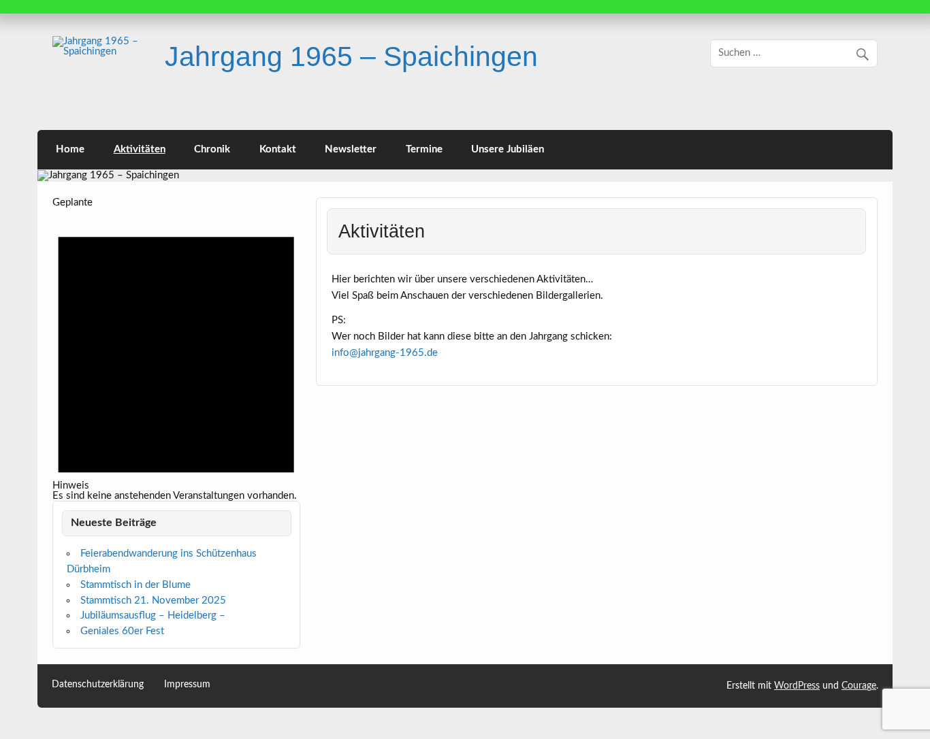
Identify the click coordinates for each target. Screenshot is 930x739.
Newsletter (350, 149)
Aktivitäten (139, 149)
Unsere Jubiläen (507, 149)
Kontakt (277, 149)
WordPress (797, 686)
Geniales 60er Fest (122, 631)
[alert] (176, 355)
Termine (424, 149)
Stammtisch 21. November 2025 (153, 600)
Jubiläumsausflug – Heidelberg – (152, 615)
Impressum (187, 684)
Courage (858, 686)
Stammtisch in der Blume (135, 585)
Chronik (212, 149)
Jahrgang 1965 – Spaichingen (351, 56)
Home (70, 149)
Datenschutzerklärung (98, 684)
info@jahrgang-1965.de (385, 353)
